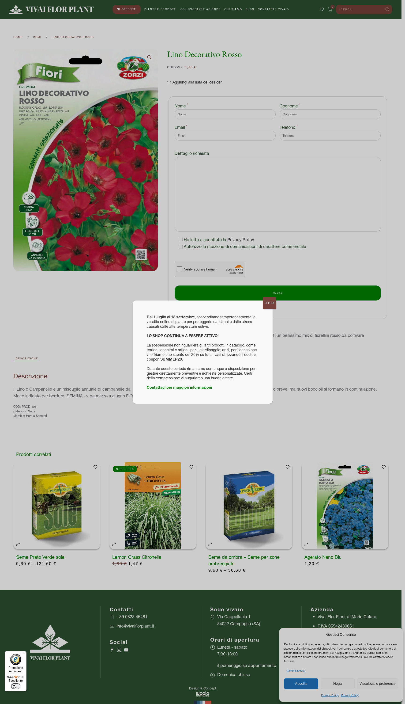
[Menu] (23, 654)
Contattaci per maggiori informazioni (179, 387)
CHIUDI (269, 303)
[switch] (15, 686)
